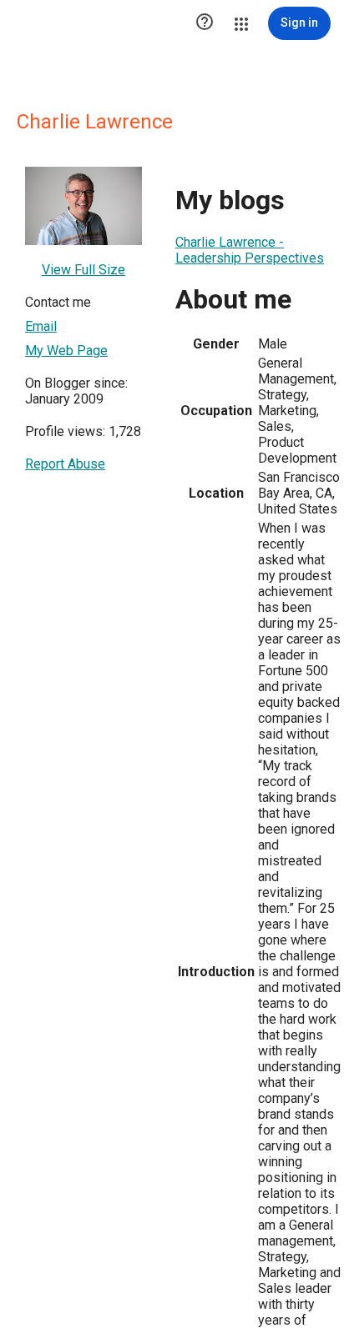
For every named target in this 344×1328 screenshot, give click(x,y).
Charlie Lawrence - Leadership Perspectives (249, 250)
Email (41, 326)
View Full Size (83, 270)
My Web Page (66, 350)
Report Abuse (65, 464)
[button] (205, 23)
